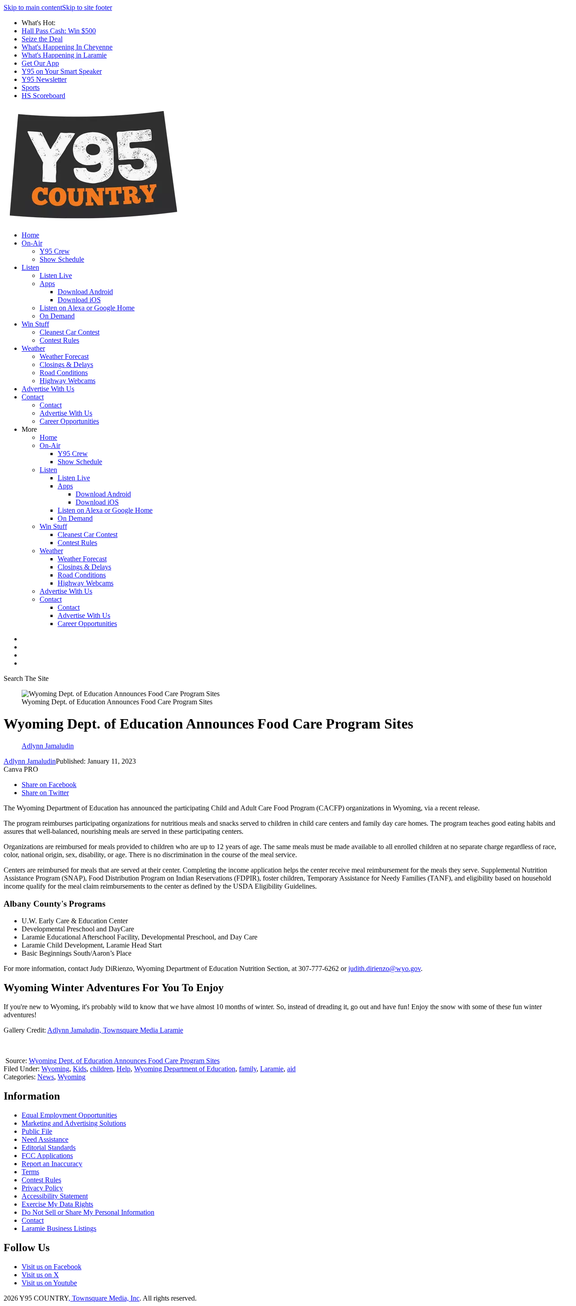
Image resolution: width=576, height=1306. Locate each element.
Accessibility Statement (55, 1196)
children (101, 1069)
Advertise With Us (48, 389)
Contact (33, 397)
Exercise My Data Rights (57, 1204)
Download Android (85, 291)
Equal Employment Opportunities (69, 1115)
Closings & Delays (66, 364)
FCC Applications (47, 1155)
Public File (37, 1131)
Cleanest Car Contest (69, 332)
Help (123, 1069)
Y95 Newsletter (44, 79)
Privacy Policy (42, 1188)
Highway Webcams (67, 381)
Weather (33, 348)
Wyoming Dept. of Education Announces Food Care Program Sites (124, 1060)
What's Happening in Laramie (64, 55)
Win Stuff (35, 324)
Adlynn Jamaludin (30, 761)
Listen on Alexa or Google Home (87, 308)
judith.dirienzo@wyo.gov (384, 968)
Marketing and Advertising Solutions (74, 1123)
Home (30, 235)
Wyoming (55, 1069)
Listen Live (56, 275)
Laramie (272, 1069)
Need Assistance (45, 1139)
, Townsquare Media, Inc (104, 1298)
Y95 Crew (55, 251)
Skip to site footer (87, 7)
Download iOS (79, 300)
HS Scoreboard (43, 95)
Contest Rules (59, 340)
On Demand (57, 316)
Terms (30, 1172)
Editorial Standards (49, 1147)
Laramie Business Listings (59, 1228)
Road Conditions (64, 372)
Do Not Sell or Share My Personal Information (88, 1212)
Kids (79, 1069)
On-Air (32, 243)
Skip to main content (33, 7)
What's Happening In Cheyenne (67, 47)
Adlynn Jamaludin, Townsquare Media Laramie (115, 1030)
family (247, 1069)
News (45, 1077)
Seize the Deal (42, 39)
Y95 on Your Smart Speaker (62, 71)
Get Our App (40, 63)
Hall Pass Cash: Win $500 (59, 31)
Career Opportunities (69, 421)
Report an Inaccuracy (52, 1163)
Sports (31, 87)
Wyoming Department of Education (184, 1069)
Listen (30, 267)
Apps (47, 283)
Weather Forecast (64, 356)
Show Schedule (62, 259)
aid (291, 1069)
